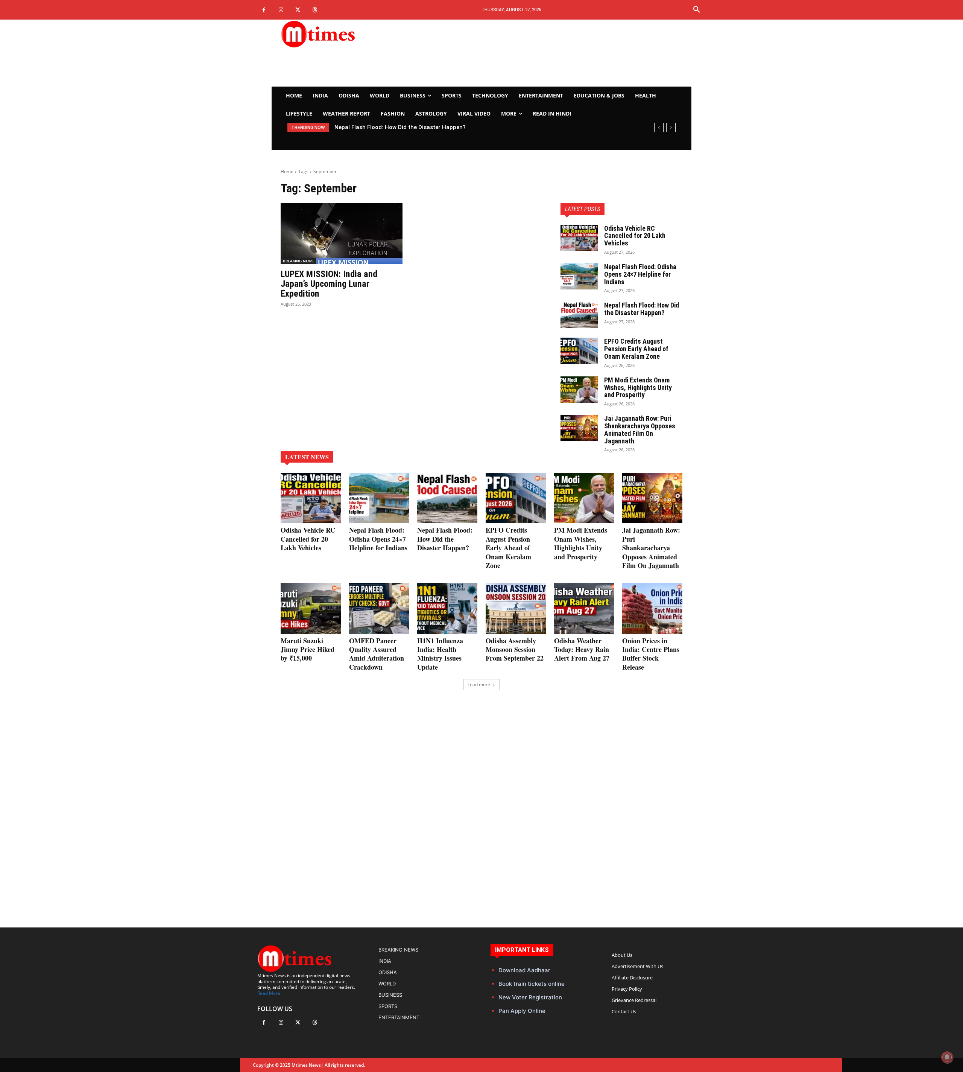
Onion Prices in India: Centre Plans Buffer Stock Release (650, 654)
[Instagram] (280, 10)
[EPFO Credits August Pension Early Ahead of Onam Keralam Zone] (579, 351)
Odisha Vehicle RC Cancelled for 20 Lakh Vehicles (634, 235)
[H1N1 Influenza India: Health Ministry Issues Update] (447, 608)
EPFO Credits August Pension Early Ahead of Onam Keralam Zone (429, 127)
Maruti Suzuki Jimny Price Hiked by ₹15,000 (307, 649)
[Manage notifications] (947, 1057)
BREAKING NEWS (298, 260)
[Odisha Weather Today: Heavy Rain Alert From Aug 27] (584, 608)
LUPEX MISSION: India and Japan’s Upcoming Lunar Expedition (329, 284)
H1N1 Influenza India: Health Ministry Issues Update (440, 654)
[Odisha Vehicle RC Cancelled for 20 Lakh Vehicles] (579, 238)
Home (287, 171)
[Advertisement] (551, 53)
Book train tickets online (531, 983)
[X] (297, 10)
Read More (268, 993)
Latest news (307, 456)
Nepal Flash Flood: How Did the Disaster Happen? (641, 309)
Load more (479, 684)
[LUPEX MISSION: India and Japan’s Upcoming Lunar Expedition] (342, 233)
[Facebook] (263, 10)
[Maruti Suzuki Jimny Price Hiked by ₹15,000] (311, 608)
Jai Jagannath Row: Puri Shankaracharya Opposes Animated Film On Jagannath (639, 429)
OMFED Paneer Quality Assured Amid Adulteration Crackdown (376, 654)
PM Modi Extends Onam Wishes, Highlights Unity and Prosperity (638, 387)
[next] (671, 127)
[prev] (659, 127)
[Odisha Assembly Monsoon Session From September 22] (516, 608)
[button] (697, 10)
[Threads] (314, 10)
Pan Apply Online (521, 1010)
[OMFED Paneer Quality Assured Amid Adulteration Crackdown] (379, 608)
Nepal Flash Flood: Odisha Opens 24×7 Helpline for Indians (640, 274)
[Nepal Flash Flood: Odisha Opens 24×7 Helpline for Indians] (579, 276)
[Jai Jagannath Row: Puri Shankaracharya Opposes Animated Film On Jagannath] (579, 428)
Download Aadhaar (524, 970)
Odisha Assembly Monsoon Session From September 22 (515, 649)
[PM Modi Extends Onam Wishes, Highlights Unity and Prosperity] (579, 389)
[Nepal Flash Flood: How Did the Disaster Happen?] (579, 315)
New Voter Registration (530, 997)
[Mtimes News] (342, 34)
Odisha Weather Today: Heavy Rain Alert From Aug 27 (581, 649)
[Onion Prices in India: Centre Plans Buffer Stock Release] (652, 608)
